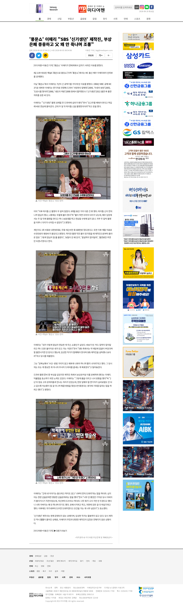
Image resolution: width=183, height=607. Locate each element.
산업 (59, 18)
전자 (88, 561)
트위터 (39, 55)
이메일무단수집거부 (94, 587)
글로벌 (83, 18)
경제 (49, 18)
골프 (56, 571)
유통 (100, 561)
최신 (36, 566)
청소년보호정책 (79, 587)
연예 (126, 18)
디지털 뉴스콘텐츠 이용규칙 (114, 587)
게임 (94, 561)
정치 (105, 18)
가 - (109, 55)
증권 (52, 556)
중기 (81, 561)
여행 (62, 571)
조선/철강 (50, 561)
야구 (50, 571)
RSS (78, 577)
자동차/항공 (39, 561)
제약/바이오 (72, 561)
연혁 (56, 587)
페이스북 (32, 55)
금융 (45, 556)
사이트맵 (87, 577)
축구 (44, 571)
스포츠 (137, 18)
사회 (115, 18)
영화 (42, 566)
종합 (38, 571)
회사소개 (48, 587)
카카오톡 (45, 55)
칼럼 (95, 18)
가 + (100, 55)
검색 (136, 7)
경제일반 (38, 556)
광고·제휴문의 (65, 587)
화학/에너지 (61, 561)
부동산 (71, 18)
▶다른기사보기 (60, 530)
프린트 (91, 55)
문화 (149, 18)
